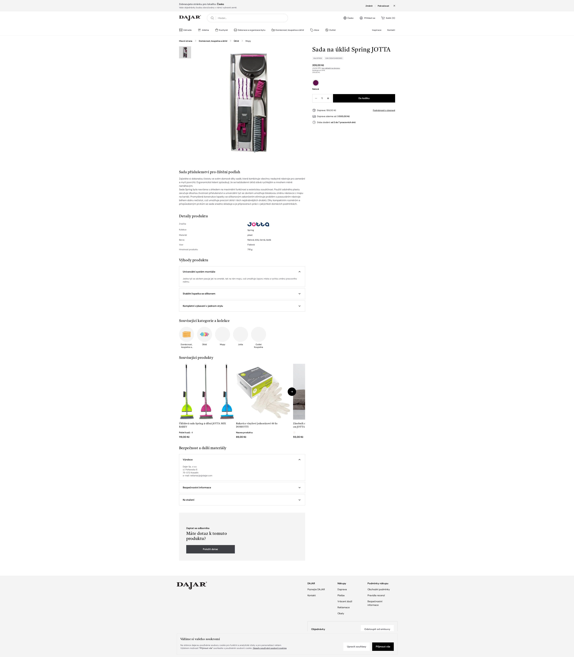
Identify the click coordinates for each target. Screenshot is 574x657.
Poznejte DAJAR (316, 589)
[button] (242, 272)
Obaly (340, 613)
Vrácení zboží (344, 601)
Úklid (236, 41)
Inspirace (376, 30)
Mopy (248, 41)
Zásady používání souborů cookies (270, 648)
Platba (341, 595)
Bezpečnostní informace (375, 603)
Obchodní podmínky (379, 589)
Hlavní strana (185, 41)
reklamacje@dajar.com (201, 475)
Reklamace (343, 607)
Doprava (342, 589)
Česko (350, 18)
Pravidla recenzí (376, 595)
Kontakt (391, 30)
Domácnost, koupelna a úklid (213, 41)
